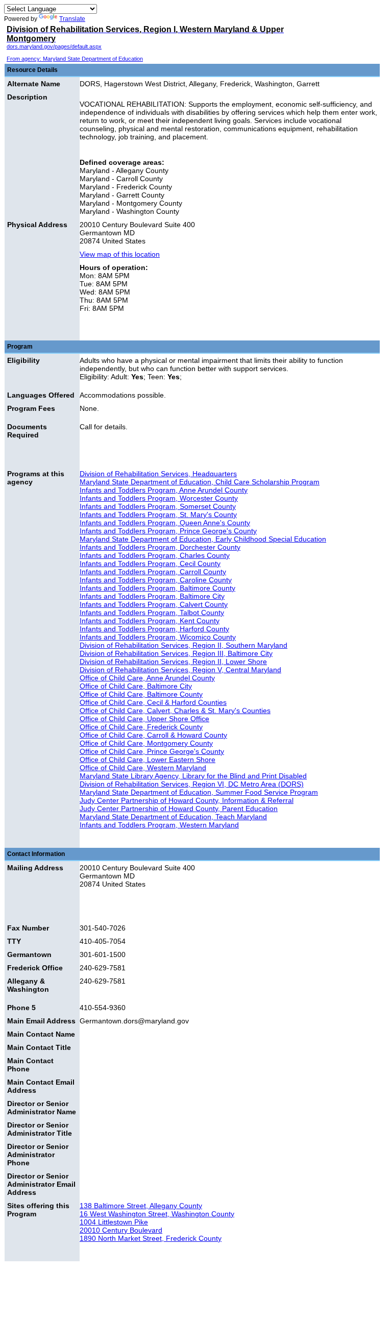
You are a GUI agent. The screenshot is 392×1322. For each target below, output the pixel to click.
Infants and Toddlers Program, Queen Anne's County (165, 523)
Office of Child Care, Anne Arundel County (147, 678)
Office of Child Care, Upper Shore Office (144, 719)
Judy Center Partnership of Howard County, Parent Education (179, 808)
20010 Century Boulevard (121, 1230)
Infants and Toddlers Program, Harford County (154, 629)
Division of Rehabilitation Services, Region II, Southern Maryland (183, 645)
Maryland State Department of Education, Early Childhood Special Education (203, 539)
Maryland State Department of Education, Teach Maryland (173, 817)
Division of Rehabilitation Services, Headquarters (158, 474)
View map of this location (120, 254)
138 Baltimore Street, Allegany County (141, 1206)
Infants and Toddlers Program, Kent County (149, 621)
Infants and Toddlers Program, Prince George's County (168, 531)
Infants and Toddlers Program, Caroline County (156, 580)
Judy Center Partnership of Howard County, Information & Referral (186, 800)
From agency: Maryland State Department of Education (75, 59)
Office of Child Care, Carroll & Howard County (153, 735)
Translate (72, 18)
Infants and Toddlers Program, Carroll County (153, 572)
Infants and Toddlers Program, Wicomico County (158, 637)
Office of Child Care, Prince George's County (152, 751)
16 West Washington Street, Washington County (157, 1214)
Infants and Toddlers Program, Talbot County (152, 612)
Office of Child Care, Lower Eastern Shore (147, 759)
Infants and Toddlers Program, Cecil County (150, 563)
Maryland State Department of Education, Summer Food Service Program (199, 792)
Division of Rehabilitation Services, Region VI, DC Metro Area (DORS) (192, 784)
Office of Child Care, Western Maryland (143, 768)
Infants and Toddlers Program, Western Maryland (159, 825)
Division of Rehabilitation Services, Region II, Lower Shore (173, 661)
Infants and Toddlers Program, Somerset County (158, 506)
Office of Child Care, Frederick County (141, 727)
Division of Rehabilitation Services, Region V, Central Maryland (180, 670)
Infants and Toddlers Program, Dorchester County (160, 547)
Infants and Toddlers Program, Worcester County (159, 498)
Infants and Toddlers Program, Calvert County (154, 604)
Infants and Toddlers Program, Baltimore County (157, 588)
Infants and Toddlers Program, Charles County (155, 555)
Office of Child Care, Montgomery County (146, 743)
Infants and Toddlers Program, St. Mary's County (158, 514)
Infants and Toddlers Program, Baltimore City (152, 596)
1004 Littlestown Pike (114, 1222)
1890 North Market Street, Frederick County (151, 1238)
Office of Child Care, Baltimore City (136, 686)
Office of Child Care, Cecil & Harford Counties (153, 702)
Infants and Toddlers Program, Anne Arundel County (164, 490)
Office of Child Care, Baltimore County (141, 694)
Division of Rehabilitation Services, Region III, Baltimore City (176, 653)
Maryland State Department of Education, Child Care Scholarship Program (200, 482)
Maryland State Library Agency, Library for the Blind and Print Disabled (193, 776)
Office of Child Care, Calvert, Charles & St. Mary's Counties (175, 710)
